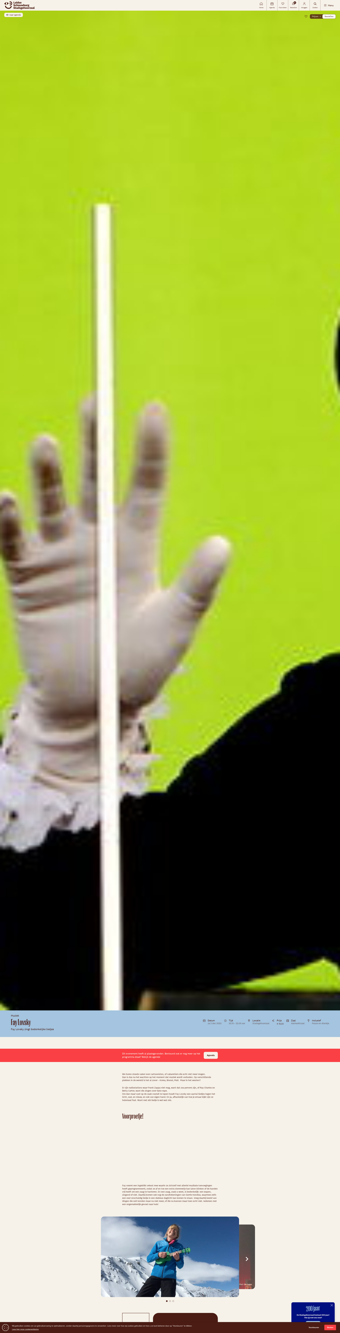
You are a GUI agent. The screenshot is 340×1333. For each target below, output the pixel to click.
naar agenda (15, 14)
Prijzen (315, 16)
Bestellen (329, 16)
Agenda (211, 1055)
